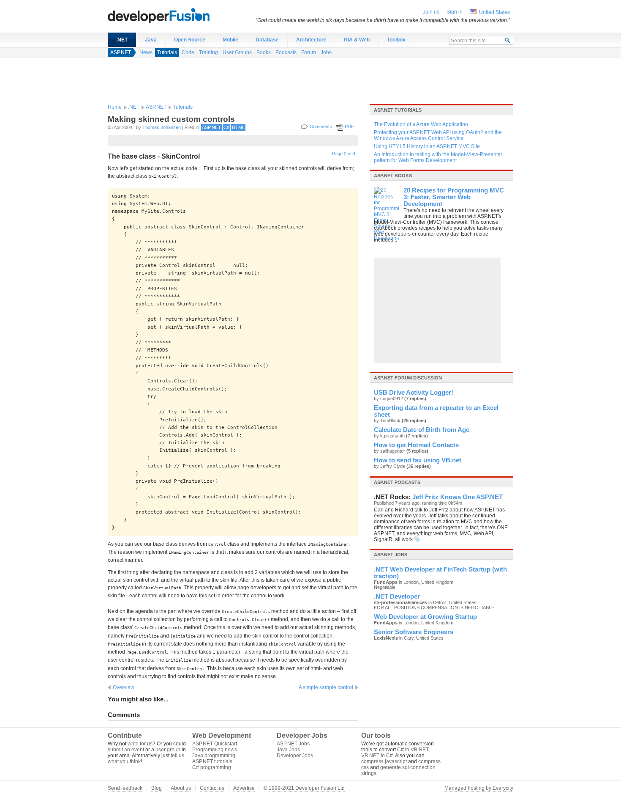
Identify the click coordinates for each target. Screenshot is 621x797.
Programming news (214, 750)
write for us (140, 744)
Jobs (326, 52)
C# (226, 127)
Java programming (213, 756)
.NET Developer (397, 596)
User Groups (237, 52)
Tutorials (167, 52)
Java (151, 40)
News (146, 52)
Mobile (230, 40)
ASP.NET (120, 52)
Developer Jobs (295, 756)
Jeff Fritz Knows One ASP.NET (457, 497)
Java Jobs (288, 750)
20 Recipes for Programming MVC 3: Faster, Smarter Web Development (453, 197)
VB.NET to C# (377, 756)
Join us (431, 12)
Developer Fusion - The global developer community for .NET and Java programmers (179, 15)
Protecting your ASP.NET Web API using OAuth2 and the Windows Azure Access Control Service (438, 135)
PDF (349, 126)
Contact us (212, 788)
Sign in (455, 12)
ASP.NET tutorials (398, 110)
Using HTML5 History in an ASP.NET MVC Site (427, 146)
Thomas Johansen (161, 127)
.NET (122, 40)
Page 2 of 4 (343, 153)
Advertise (244, 788)
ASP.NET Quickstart (214, 744)
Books (263, 52)
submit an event (126, 750)
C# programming (211, 767)
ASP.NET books (393, 175)
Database (267, 40)
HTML (238, 127)
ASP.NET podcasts (397, 482)
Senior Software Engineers (413, 632)
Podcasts (286, 52)
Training (208, 52)
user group (167, 750)
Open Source (189, 40)
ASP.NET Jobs (293, 744)
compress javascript (384, 761)
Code (188, 52)
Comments (321, 126)
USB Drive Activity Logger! (413, 392)
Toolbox (396, 40)
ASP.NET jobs (390, 554)
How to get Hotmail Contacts (416, 445)
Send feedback (125, 788)
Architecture (311, 40)
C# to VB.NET (412, 750)
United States (494, 12)
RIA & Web (357, 40)
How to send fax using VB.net (417, 460)
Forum (308, 52)
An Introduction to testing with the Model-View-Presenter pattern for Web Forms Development (438, 157)
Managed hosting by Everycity (478, 788)
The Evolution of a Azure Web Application (421, 124)
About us (181, 788)
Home (115, 107)
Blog (156, 788)
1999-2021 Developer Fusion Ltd (307, 788)
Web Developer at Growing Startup (425, 616)
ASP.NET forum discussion (408, 377)
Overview (123, 687)
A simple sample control (326, 687)
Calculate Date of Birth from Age (421, 429)
